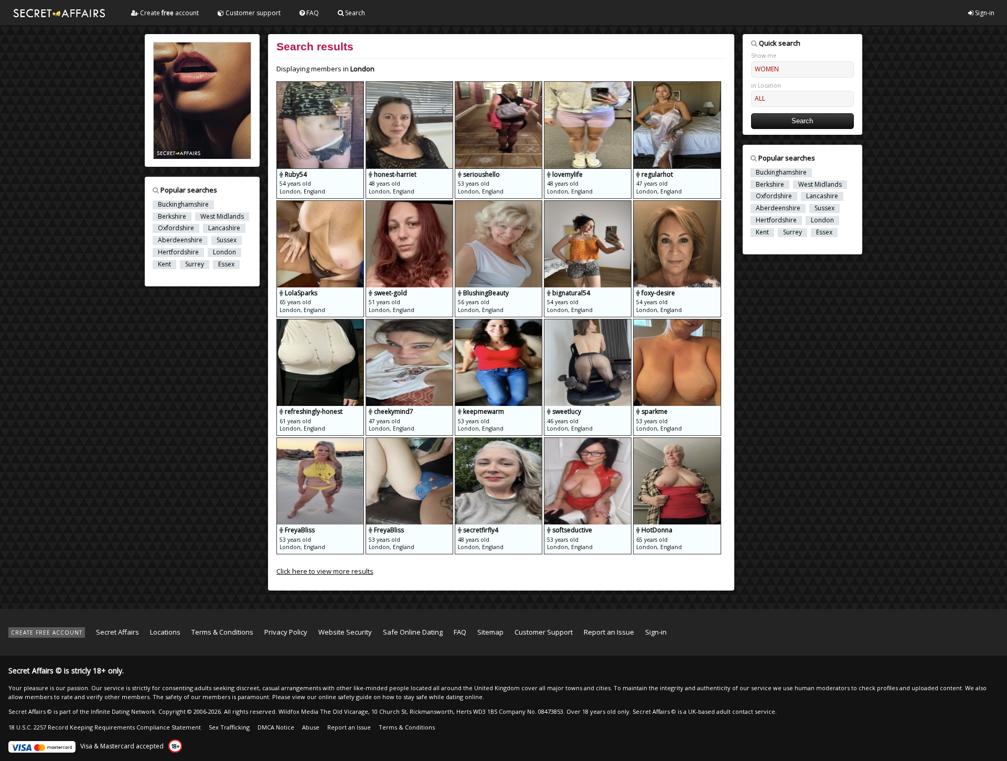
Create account (168, 12)
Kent (164, 264)
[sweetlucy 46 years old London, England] (588, 323)
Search (354, 12)
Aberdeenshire (180, 240)
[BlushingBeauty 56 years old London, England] (499, 205)
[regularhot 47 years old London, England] (677, 86)
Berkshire (172, 216)
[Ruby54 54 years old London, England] (321, 86)
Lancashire (224, 228)
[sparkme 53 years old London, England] (677, 323)
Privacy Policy (285, 632)
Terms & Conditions (222, 632)
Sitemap (490, 632)
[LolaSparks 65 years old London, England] (321, 205)
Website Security (345, 632)
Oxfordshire (176, 228)
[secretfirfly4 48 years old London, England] (499, 442)
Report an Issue (609, 632)
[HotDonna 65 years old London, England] (677, 442)
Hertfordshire (178, 252)
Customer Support (544, 632)
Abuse (310, 727)
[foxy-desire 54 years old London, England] (677, 205)
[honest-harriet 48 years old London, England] (410, 86)
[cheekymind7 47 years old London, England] (410, 323)
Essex (226, 264)
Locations (165, 632)
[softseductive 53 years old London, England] (588, 442)
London (224, 252)
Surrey (194, 264)
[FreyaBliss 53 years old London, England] (321, 442)
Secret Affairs (117, 632)
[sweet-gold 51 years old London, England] (410, 205)
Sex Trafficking (229, 727)
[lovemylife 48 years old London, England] (588, 86)
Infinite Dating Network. (124, 711)
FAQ (312, 12)
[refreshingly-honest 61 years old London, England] (321, 323)
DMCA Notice (276, 727)
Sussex (227, 240)
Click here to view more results (324, 571)
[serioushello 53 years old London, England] (499, 86)
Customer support (252, 12)
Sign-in (983, 12)
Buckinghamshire (183, 204)
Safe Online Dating (413, 632)
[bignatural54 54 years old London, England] (588, 205)
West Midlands (222, 216)
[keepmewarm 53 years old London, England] (499, 323)
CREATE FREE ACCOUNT (46, 632)
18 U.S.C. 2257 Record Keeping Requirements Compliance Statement (104, 727)
